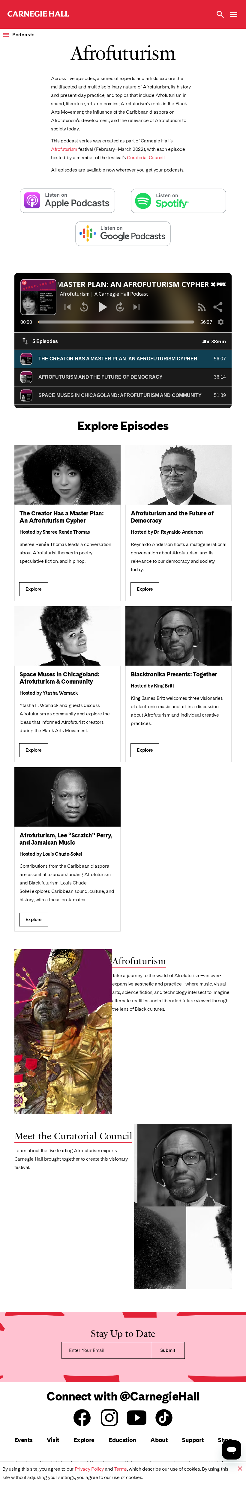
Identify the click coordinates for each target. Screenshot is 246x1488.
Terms (120, 1469)
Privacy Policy (89, 1469)
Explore (84, 1440)
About (158, 1440)
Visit (53, 1440)
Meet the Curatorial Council (73, 1135)
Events (23, 1440)
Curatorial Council (145, 157)
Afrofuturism (64, 149)
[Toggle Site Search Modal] (220, 14)
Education (122, 1440)
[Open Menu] (233, 14)
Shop (225, 1440)
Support (192, 1440)
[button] (240, 1468)
